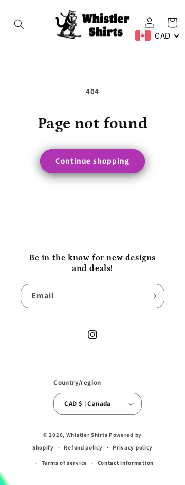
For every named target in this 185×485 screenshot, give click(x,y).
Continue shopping (92, 161)
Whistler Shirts (87, 434)
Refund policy (83, 447)
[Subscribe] (152, 296)
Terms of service (64, 462)
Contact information (126, 462)
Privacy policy (133, 447)
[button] (19, 24)
